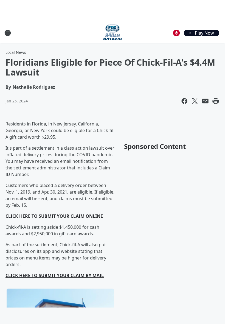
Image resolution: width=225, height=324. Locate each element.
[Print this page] (216, 101)
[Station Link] (112, 33)
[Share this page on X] (195, 101)
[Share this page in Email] (205, 101)
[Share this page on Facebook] (184, 101)
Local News (15, 52)
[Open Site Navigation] (7, 33)
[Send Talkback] (176, 33)
